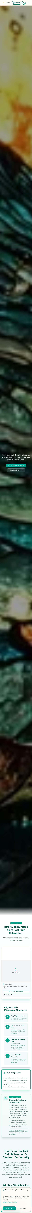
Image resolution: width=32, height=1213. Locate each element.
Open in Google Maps (17, 991)
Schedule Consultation (17, 465)
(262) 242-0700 (7, 995)
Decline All (23, 1208)
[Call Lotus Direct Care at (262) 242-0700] (24, 3)
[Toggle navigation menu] (28, 3)
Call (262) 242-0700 (14, 470)
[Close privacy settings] (27, 1191)
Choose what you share (10, 1202)
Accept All (9, 1208)
